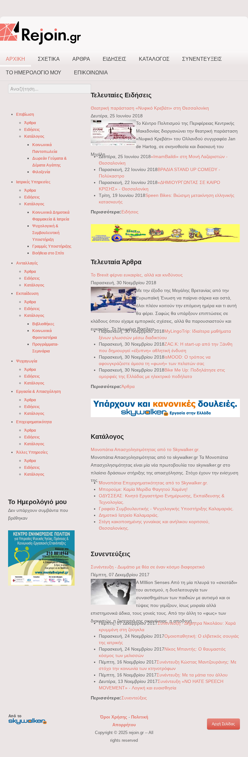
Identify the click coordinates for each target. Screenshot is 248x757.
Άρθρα (81, 59)
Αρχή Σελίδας (223, 724)
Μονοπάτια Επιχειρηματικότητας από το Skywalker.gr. (153, 482)
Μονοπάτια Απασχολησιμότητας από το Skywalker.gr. (145, 449)
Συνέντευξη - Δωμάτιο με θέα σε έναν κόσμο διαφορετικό (148, 566)
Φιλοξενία (41, 172)
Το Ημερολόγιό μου (33, 72)
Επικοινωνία (91, 72)
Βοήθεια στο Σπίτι (48, 253)
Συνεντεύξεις (202, 59)
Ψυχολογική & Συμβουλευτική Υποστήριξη (45, 233)
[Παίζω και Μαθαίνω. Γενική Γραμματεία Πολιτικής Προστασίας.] (165, 232)
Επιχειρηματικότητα (34, 422)
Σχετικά (49, 59)
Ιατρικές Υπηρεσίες (33, 182)
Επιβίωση (25, 114)
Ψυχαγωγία (26, 361)
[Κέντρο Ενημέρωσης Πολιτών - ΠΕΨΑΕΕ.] (41, 557)
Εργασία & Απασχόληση (38, 391)
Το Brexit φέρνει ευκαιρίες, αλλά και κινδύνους (137, 274)
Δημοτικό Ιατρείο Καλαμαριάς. (129, 515)
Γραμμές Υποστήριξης (51, 246)
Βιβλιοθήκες (43, 324)
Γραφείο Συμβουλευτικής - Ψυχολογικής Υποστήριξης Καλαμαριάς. (166, 508)
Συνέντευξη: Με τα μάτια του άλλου (192, 674)
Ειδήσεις (114, 59)
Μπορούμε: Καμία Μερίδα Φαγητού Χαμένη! (143, 489)
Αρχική (15, 59)
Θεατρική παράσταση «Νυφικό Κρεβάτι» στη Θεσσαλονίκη (150, 108)
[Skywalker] (165, 407)
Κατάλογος (154, 59)
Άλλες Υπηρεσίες (32, 452)
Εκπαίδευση (27, 293)
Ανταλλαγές (27, 263)
